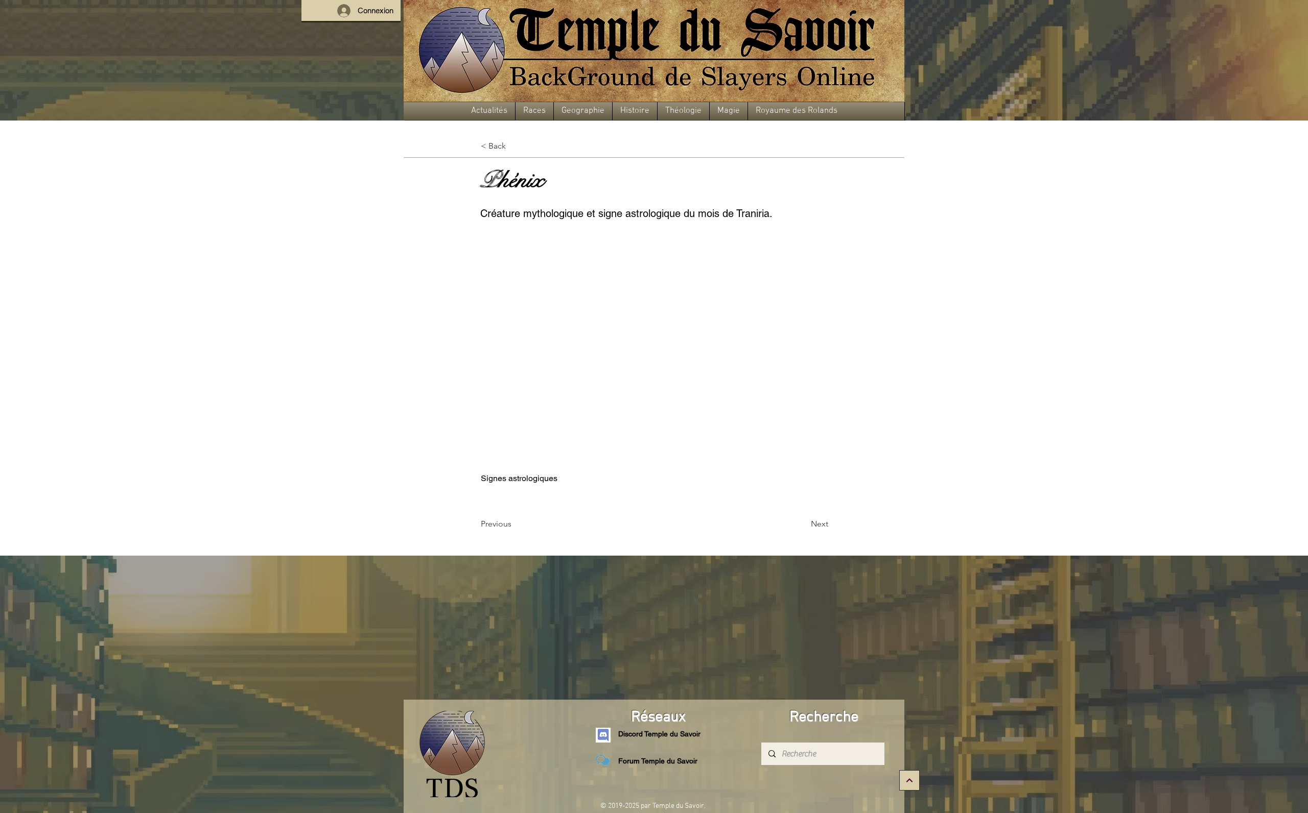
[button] (489, 111)
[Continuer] (909, 780)
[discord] (603, 735)
